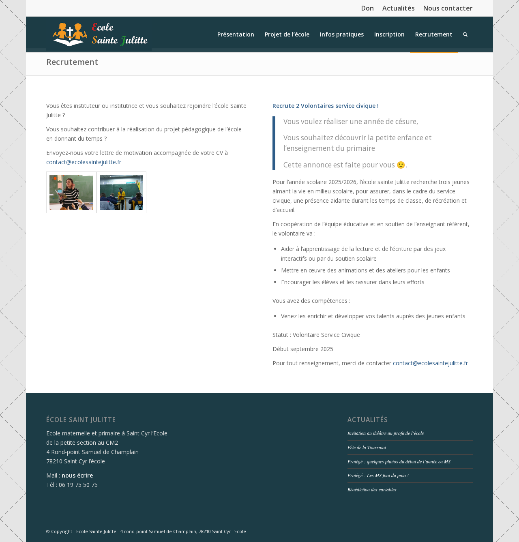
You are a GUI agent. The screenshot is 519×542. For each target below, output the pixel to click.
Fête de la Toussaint (366, 447)
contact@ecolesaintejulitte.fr (83, 162)
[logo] (99, 34)
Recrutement (72, 61)
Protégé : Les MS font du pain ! (378, 475)
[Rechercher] (465, 34)
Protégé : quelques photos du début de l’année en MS (398, 461)
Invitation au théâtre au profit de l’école (385, 433)
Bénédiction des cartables (372, 489)
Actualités (398, 8)
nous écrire (77, 475)
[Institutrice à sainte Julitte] (71, 192)
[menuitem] (367, 8)
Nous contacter (448, 8)
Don (367, 8)
